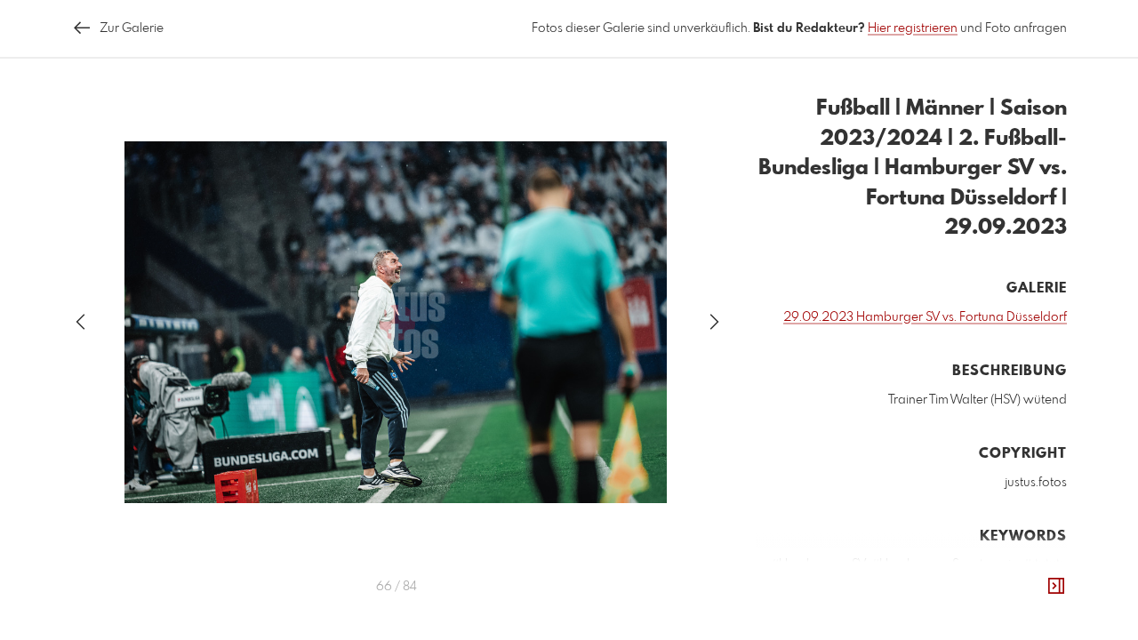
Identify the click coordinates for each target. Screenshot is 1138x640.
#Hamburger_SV (819, 564)
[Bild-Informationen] (1056, 586)
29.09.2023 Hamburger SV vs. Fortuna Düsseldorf (925, 317)
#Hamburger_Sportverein (945, 564)
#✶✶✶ (1043, 564)
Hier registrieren (913, 28)
